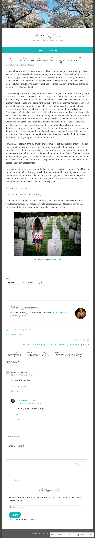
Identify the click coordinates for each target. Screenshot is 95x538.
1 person (23, 387)
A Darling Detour (48, 36)
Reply (13, 391)
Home (41, 50)
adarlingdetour (26, 65)
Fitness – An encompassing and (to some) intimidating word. (56, 342)
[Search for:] (47, 480)
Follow (15, 514)
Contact (54, 50)
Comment (78, 464)
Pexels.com (56, 259)
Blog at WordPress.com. (47, 533)
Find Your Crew (17, 332)
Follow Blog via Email (47, 490)
